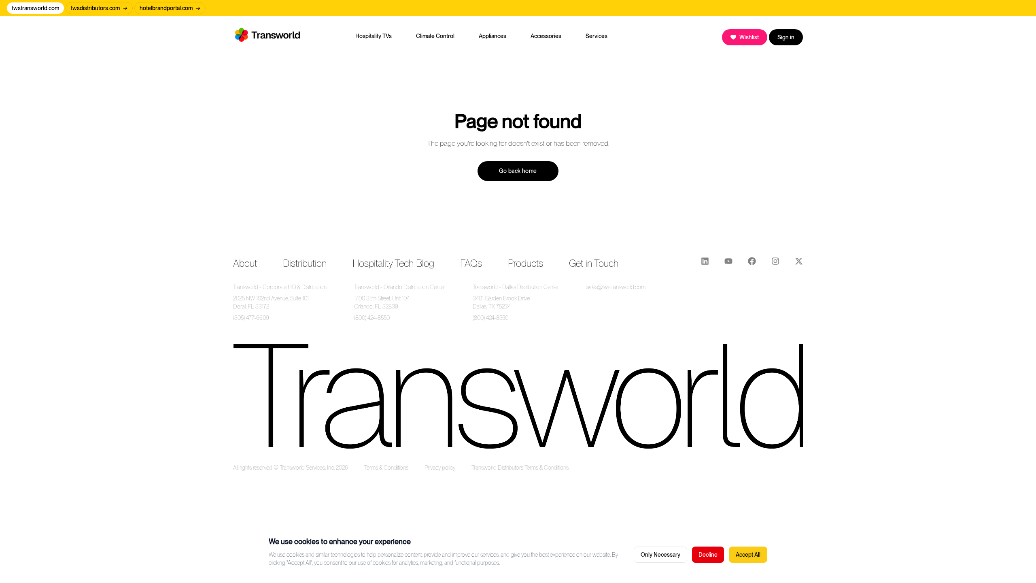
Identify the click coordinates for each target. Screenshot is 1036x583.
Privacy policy (440, 467)
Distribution (305, 263)
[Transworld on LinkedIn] (705, 263)
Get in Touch (593, 263)
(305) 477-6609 (251, 318)
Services (596, 36)
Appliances (492, 36)
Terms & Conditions (386, 467)
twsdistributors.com (99, 8)
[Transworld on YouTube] (728, 263)
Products (525, 263)
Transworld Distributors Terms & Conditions (520, 467)
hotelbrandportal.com (170, 8)
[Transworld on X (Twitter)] (799, 263)
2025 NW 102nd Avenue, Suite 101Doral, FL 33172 (271, 302)
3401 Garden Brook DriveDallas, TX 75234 (501, 302)
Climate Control (435, 36)
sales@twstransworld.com (615, 287)
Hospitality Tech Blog (393, 263)
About (245, 263)
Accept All (748, 554)
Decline (708, 554)
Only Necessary (660, 554)
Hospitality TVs (373, 36)
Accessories (546, 36)
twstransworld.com (35, 8)
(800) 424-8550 (372, 318)
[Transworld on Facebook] (752, 263)
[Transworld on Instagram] (775, 263)
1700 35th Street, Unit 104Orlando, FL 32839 (382, 302)
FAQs (471, 263)
